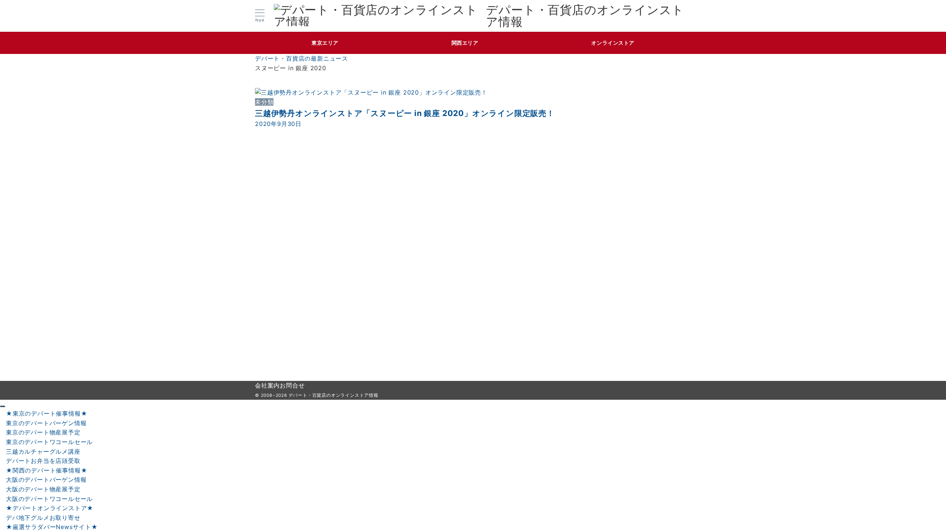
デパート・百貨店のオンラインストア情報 (585, 16)
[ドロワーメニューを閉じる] (2, 406)
